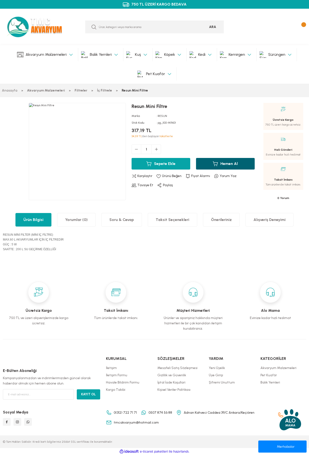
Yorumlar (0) (76, 219)
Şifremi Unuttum (222, 382)
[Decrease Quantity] (136, 149)
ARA (212, 27)
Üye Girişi (216, 375)
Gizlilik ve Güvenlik (171, 375)
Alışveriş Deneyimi (269, 219)
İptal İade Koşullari (171, 382)
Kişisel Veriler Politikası (173, 390)
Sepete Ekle (165, 163)
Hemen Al (229, 163)
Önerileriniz (221, 219)
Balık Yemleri (270, 382)
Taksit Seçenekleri (172, 219)
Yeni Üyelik (217, 368)
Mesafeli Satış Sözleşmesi (177, 368)
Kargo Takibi (115, 390)
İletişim (111, 368)
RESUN (162, 116)
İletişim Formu (116, 375)
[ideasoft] (129, 451)
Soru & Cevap (121, 219)
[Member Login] (291, 27)
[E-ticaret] (154, 451)
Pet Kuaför (268, 375)
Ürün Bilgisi (33, 219)
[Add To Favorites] (169, 176)
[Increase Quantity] (156, 149)
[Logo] (38, 26)
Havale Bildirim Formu (122, 382)
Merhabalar (286, 447)
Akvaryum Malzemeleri (278, 368)
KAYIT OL (88, 394)
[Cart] (302, 27)
